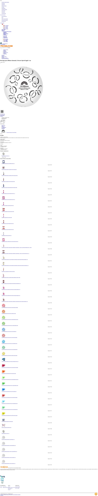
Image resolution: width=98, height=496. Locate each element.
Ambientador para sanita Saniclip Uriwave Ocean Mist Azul (9, 391)
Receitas (1, 486)
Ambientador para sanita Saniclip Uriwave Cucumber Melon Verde (10, 385)
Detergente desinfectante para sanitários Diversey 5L (8, 163)
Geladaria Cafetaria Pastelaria (5, 2)
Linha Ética (19, 494)
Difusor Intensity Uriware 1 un (5, 433)
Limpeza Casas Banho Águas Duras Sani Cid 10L (8, 211)
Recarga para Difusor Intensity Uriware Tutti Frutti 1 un (8, 463)
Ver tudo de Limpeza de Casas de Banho (11, 132)
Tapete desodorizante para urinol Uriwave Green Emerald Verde (9, 349)
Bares (2, 17)
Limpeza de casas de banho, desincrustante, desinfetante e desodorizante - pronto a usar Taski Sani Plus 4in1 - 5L (15, 253)
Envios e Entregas (17, 488)
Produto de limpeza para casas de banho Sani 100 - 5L (8, 199)
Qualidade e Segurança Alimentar (11, 487)
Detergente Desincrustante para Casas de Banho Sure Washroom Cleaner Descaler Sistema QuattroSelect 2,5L (15, 265)
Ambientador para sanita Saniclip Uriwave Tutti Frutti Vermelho (9, 397)
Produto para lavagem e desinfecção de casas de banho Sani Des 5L (10, 241)
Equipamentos (3, 8)
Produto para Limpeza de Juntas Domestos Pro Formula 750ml (9, 187)
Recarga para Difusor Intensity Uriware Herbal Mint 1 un (9, 445)
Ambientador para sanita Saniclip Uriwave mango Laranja (9, 373)
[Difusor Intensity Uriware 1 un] (3, 155)
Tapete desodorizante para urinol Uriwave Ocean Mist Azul (9, 331)
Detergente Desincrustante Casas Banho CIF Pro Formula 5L (9, 169)
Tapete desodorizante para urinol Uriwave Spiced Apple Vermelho (10, 307)
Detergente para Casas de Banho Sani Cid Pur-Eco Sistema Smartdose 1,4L (11, 295)
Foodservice (3, 3)
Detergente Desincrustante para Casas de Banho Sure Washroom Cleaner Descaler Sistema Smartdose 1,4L (15, 259)
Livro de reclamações (14, 494)
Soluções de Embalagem (5, 487)
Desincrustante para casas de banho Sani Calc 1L (8, 223)
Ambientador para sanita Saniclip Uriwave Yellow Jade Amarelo (9, 415)
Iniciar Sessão (3, 10)
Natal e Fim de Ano (4, 16)
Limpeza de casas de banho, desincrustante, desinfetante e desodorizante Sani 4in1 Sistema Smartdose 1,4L (15, 301)
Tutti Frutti (3, 128)
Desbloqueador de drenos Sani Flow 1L (6, 235)
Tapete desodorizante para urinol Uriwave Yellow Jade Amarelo (9, 355)
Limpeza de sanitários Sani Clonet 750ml (7, 217)
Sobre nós (9, 486)
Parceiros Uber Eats (10, 488)
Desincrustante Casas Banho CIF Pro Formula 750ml (8, 181)
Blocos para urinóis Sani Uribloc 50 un (6, 427)
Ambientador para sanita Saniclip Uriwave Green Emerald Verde (9, 409)
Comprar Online (4, 13)
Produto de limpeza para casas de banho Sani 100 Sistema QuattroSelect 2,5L (11, 283)
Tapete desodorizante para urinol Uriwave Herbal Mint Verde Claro (10, 319)
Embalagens (3, 4)
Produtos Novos (4, 21)
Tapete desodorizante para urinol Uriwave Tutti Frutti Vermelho (9, 337)
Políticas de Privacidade (9, 494)
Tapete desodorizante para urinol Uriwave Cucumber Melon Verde (10, 325)
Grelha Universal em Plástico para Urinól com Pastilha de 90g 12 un (10, 361)
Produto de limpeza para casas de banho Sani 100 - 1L (8, 193)
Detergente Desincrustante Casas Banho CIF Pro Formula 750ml (9, 175)
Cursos (1, 487)
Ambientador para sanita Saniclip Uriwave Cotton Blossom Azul (9, 403)
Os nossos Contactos (17, 487)
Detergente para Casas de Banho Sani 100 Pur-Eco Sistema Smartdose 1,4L (11, 289)
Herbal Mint (3, 126)
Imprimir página (2, 115)
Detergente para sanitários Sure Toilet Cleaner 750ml (8, 271)
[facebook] (2, 477)
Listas (4, 9)
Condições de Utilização (3, 494)
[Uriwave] (3, 132)
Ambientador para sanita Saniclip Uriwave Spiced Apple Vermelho (10, 367)
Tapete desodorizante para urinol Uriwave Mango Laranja (9, 313)
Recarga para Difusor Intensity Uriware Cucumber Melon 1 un (9, 451)
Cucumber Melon (4, 127)
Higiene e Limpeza (5, 52)
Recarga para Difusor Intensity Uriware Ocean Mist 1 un (9, 457)
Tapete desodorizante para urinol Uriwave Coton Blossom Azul (9, 343)
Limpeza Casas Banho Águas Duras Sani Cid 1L (8, 205)
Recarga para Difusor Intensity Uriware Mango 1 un (8, 439)
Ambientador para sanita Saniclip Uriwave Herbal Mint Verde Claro (10, 379)
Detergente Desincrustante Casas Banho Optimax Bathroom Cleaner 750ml (11, 277)
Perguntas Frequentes (17, 486)
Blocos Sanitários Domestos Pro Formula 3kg (7, 421)
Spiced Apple (3, 125)
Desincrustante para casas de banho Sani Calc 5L (8, 229)
